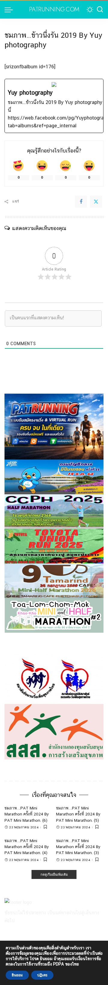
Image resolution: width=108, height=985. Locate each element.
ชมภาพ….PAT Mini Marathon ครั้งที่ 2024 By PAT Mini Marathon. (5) (78, 814)
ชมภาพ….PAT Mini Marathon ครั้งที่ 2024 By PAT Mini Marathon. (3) (78, 846)
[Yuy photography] (54, 106)
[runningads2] (54, 678)
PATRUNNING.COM (54, 9)
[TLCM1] (54, 615)
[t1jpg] (54, 546)
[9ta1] (54, 580)
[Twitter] (96, 202)
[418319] (54, 426)
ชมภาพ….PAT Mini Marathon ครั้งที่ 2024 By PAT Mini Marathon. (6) (26, 814)
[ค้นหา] (100, 10)
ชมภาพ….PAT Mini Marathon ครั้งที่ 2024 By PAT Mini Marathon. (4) (26, 846)
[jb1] (54, 511)
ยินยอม (17, 975)
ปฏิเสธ (42, 975)
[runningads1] (54, 731)
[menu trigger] (10, 10)
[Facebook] (81, 202)
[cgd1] (54, 476)
